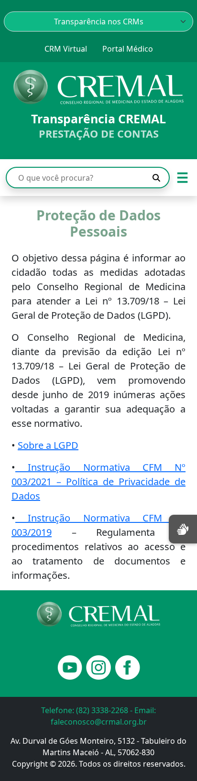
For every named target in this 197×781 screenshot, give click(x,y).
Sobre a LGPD (48, 445)
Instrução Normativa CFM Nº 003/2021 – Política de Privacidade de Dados (98, 481)
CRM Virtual (65, 48)
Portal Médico (127, 48)
